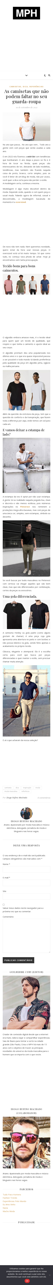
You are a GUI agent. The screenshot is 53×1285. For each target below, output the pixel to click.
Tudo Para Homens (12, 1194)
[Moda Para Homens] (26, 13)
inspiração (27, 788)
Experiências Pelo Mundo (14, 1201)
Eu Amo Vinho (9, 1204)
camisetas (15, 86)
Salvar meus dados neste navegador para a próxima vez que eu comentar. (23, 910)
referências (36, 86)
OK (27, 1281)
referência (25, 791)
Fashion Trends (10, 1197)
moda (37, 788)
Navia (5, 1207)
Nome (6, 864)
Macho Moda (9, 1211)
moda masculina (10, 791)
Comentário (8, 916)
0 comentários (44, 797)
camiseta (7, 788)
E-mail (6, 877)
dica (25, 86)
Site (4, 891)
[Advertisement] (26, 50)
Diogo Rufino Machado (17, 797)
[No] (49, 1275)
